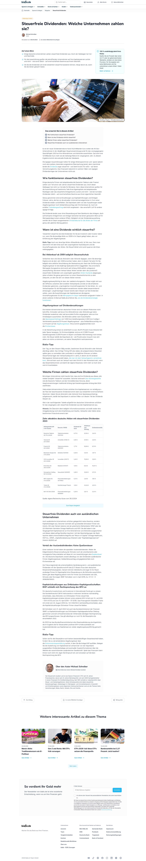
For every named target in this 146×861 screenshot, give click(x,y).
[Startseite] (26, 2)
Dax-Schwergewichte (93, 378)
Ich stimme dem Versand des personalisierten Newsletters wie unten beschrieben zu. (98, 796)
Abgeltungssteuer (63, 324)
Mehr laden (73, 766)
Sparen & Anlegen (27, 6)
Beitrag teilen (119, 700)
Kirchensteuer (50, 326)
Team (62, 832)
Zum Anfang (29, 700)
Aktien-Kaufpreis (87, 273)
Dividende (53, 166)
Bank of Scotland (97, 838)
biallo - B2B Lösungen (68, 847)
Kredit (64, 6)
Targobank (95, 835)
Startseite (26, 10)
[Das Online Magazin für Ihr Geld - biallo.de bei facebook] (102, 858)
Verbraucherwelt (75, 6)
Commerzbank (84, 838)
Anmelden (117, 790)
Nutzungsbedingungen (113, 835)
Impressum (109, 829)
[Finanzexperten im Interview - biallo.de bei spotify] (98, 858)
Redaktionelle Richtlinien (68, 841)
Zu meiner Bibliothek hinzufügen (50, 39)
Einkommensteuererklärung (55, 643)
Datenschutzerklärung (106, 809)
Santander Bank (97, 829)
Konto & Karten (53, 6)
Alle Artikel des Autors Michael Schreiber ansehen (72, 670)
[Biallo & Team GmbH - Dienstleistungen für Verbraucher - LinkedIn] (112, 858)
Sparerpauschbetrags (53, 319)
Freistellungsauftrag (56, 207)
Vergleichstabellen (67, 835)
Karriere (63, 838)
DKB (81, 832)
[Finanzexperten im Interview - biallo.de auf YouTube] (89, 858)
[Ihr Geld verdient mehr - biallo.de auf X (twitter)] (116, 858)
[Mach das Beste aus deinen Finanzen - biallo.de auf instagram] (107, 858)
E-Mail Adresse (78, 786)
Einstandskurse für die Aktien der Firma (83, 220)
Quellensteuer (97, 554)
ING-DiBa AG (84, 829)
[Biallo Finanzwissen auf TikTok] (93, 858)
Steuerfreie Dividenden (59, 10)
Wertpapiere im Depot (71, 295)
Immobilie (40, 6)
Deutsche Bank (84, 835)
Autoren (63, 829)
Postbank (95, 832)
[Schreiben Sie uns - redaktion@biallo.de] (121, 858)
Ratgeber (47, 10)
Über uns (64, 844)
